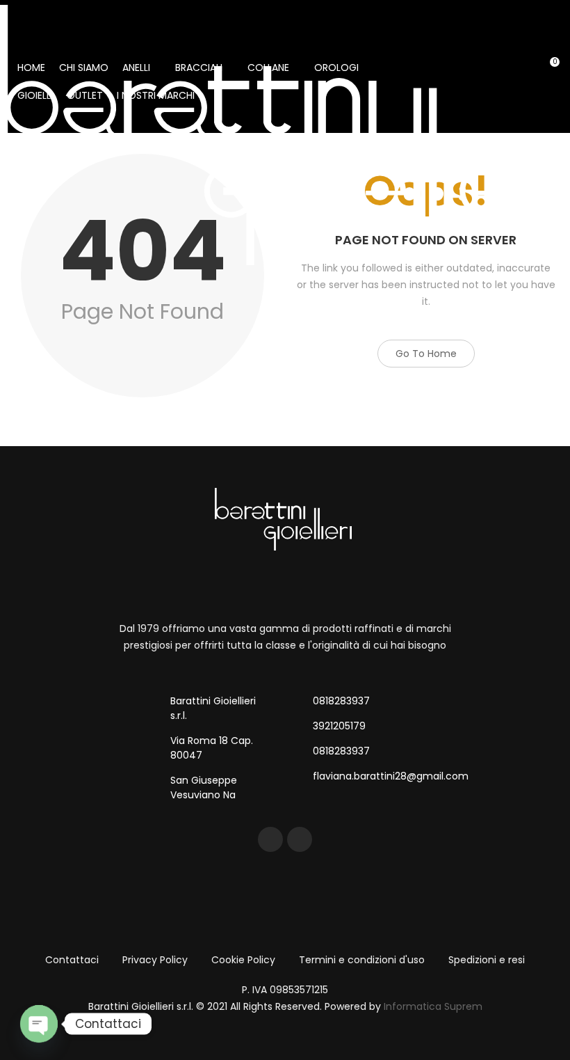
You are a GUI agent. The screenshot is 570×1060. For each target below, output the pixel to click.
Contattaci (72, 960)
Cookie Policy (243, 960)
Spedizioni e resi (486, 960)
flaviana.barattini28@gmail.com (391, 776)
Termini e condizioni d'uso (362, 960)
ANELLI (136, 67)
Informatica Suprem (433, 1006)
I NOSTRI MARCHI (156, 95)
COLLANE (268, 67)
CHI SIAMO (83, 67)
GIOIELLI (35, 95)
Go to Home (426, 354)
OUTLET (85, 95)
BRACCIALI (198, 67)
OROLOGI (336, 67)
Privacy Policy (155, 960)
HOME (31, 67)
